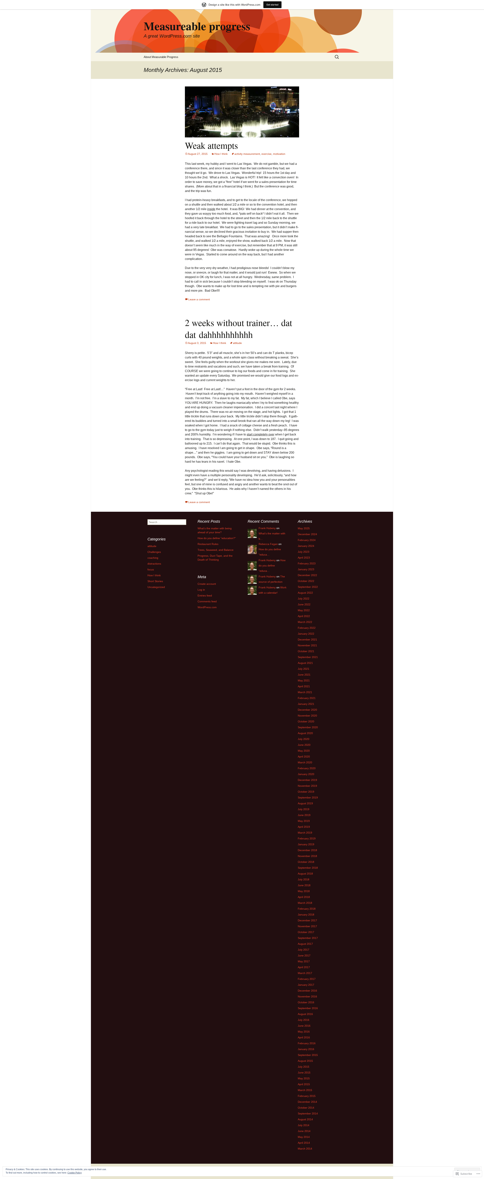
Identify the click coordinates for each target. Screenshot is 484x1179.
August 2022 (305, 592)
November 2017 (307, 926)
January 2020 (306, 774)
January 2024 (306, 545)
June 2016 (304, 1025)
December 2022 (307, 575)
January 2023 (306, 569)
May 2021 (304, 680)
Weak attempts (211, 145)
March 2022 (305, 621)
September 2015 (308, 1054)
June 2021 (304, 674)
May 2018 (304, 891)
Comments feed (207, 601)
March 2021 (305, 692)
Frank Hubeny (267, 528)
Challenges (154, 551)
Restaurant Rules (208, 544)
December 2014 (307, 1101)
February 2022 (307, 627)
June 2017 (304, 955)
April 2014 (304, 1142)
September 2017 (308, 937)
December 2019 (307, 779)
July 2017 (303, 949)
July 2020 (303, 739)
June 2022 (304, 604)
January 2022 (306, 633)
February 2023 (307, 563)
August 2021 (305, 662)
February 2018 (307, 908)
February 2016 (307, 1043)
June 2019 (304, 815)
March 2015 (305, 1090)
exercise (266, 153)
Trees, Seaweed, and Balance (215, 549)
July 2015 (303, 1066)
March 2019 (305, 832)
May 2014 (304, 1136)
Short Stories (155, 581)
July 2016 (303, 1019)
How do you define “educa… (272, 565)
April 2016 (304, 1037)
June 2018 (304, 885)
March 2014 (305, 1148)
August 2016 (305, 1014)
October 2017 (306, 932)
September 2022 (308, 586)
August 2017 (305, 943)
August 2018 (305, 873)
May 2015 (304, 1078)
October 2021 (306, 651)
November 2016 (307, 996)
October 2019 (306, 791)
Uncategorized (156, 587)
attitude (237, 342)
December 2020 (307, 709)
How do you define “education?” (217, 538)
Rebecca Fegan (268, 544)
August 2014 (305, 1119)
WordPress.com (207, 607)
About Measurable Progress (161, 57)
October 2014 (306, 1107)
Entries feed (205, 595)
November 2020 (307, 715)
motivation (279, 153)
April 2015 (304, 1084)
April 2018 (304, 897)
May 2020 (304, 750)
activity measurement (247, 153)
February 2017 (307, 978)
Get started (272, 4)
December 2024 (307, 534)
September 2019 (308, 797)
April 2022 (304, 616)
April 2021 (304, 686)
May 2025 (304, 528)
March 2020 (305, 762)
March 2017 (305, 973)
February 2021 (307, 698)
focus (150, 569)
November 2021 (307, 645)
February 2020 (307, 768)
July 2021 (303, 668)
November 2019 (307, 785)
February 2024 (307, 540)
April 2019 (304, 826)
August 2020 (305, 733)
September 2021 (308, 657)
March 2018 (305, 902)
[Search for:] (337, 57)
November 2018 (307, 856)
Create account (207, 583)
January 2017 (306, 984)
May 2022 (304, 610)
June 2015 (304, 1072)
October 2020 (306, 721)
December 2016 (307, 990)
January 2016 (306, 1049)
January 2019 (306, 844)
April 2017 (304, 967)
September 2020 (308, 727)
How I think (221, 153)
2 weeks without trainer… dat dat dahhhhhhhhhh (238, 328)
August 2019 (305, 803)
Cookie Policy (74, 1172)
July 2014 (303, 1125)
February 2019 (307, 838)
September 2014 (308, 1113)
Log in (201, 589)
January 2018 (306, 914)
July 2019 (303, 809)
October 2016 (306, 1002)
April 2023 (304, 557)
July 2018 (303, 879)
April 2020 (304, 756)
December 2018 (307, 850)
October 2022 (306, 581)
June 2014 (304, 1131)
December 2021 (307, 639)
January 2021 (306, 703)
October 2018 (306, 861)
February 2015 (307, 1095)
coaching (152, 557)
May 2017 (304, 961)
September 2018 (308, 867)
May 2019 (304, 820)
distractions (154, 563)
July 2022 (303, 598)
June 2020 (304, 744)
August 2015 (305, 1060)
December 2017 (307, 920)
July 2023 (303, 551)
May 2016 (304, 1031)
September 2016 (308, 1008)
